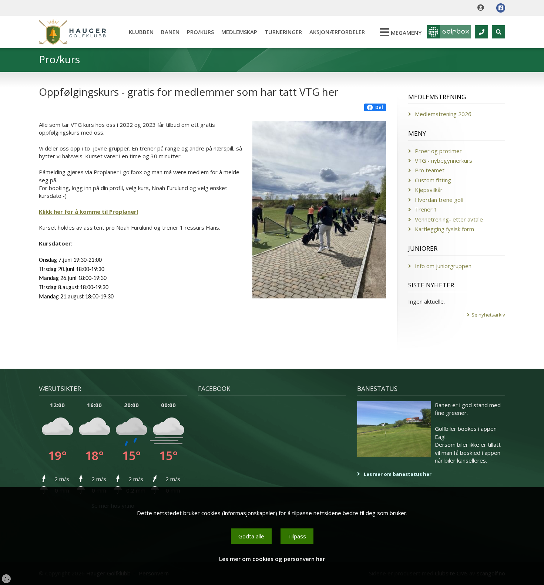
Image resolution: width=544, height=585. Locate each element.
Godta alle (251, 536)
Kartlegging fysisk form (444, 229)
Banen (170, 31)
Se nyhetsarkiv (488, 314)
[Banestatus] (394, 429)
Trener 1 (426, 209)
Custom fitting (433, 180)
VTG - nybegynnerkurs (443, 160)
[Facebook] (500, 8)
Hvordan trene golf (439, 199)
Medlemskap (239, 31)
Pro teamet (429, 170)
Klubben (141, 31)
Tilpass (297, 536)
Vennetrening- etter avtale (449, 219)
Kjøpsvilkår (429, 189)
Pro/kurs (200, 31)
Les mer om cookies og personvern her (272, 558)
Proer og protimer (438, 151)
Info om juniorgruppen (443, 266)
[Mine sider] (482, 8)
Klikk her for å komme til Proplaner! (88, 211)
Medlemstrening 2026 (443, 114)
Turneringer (283, 31)
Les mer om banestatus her (397, 474)
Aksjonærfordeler (337, 31)
